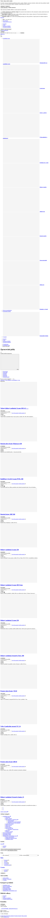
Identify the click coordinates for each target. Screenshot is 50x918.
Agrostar (6, 869)
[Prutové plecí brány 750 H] (18, 688)
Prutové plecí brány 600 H (8, 761)
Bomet (5, 871)
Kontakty (5, 23)
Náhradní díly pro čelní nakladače (14, 821)
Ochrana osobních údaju (7, 899)
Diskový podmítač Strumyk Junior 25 (12, 797)
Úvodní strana (3, 915)
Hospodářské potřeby (7, 834)
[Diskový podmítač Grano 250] (18, 617)
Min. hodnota (5, 855)
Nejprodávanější (7, 865)
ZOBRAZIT (3, 873)
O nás (4, 24)
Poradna (16, 915)
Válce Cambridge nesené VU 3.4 (10, 726)
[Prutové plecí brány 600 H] (18, 759)
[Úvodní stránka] (4, 30)
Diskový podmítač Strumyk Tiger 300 (12, 655)
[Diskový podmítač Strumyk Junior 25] (18, 794)
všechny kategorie (3, 811)
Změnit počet (3, 413)
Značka (1, 843)
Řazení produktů (3, 379)
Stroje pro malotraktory (7, 310)
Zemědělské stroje (6, 38)
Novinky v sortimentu (7, 879)
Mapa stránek (24, 915)
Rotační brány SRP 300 (7, 514)
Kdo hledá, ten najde (4, 32)
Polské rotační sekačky (9, 837)
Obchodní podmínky (7, 27)
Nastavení (3, 6)
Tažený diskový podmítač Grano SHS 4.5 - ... (14, 408)
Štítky (1, 857)
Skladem (6, 860)
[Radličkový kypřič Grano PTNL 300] (18, 476)
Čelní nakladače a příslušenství (11, 819)
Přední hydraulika (6, 887)
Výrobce (2, 867)
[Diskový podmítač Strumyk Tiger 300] (18, 653)
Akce (5, 861)
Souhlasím (8, 6)
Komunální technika (7, 311)
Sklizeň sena (7, 826)
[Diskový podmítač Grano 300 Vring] (18, 582)
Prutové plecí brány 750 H (8, 691)
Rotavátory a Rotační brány (13, 829)
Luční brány (7, 817)
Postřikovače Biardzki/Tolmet (11, 838)
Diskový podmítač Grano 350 (9, 549)
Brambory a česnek (9, 831)
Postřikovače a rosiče (9, 824)
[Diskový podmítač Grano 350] (18, 547)
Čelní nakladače (11, 820)
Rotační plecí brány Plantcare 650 (11, 443)
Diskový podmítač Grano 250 (9, 620)
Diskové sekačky (8, 825)
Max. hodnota (23, 855)
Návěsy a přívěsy (8, 818)
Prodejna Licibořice (6, 26)
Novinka (6, 862)
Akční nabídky (6, 877)
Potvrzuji (2, 17)
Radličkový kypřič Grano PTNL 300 (11, 479)
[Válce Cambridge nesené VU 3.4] (18, 723)
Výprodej (5, 336)
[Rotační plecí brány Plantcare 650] (18, 441)
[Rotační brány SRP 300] (18, 511)
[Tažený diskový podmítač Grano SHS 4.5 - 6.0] (18, 405)
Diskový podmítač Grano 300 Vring (11, 585)
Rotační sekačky (8, 827)
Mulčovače (7, 830)
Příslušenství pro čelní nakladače (14, 822)
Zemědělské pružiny (9, 839)
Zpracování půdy (8, 828)
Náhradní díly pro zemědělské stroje (10, 835)
